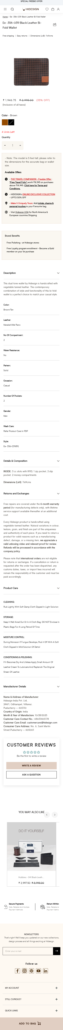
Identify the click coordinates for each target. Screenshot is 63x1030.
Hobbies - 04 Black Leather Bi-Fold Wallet (38, 877)
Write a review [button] (31, 766)
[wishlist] (47, 9)
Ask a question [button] (31, 775)
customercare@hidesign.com (42, 723)
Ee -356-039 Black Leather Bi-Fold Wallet (28, 17)
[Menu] (5, 9)
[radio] (5, 122)
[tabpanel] (31, 68)
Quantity (6, 137)
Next (55, 815)
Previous (47, 815)
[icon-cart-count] (52, 9)
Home (5, 17)
